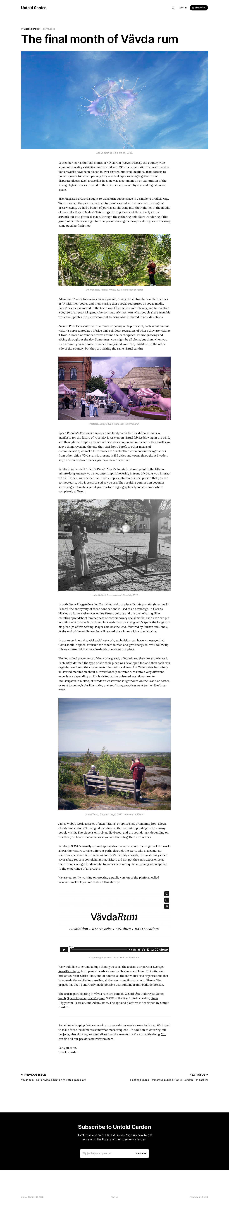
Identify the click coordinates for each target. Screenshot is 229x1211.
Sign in (183, 8)
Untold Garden (34, 8)
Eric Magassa (96, 998)
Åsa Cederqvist (145, 993)
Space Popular (76, 998)
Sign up (114, 1197)
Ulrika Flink (87, 976)
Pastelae (79, 1003)
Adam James (100, 1003)
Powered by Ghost (199, 1197)
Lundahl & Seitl (124, 993)
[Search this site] (173, 7)
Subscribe (200, 8)
